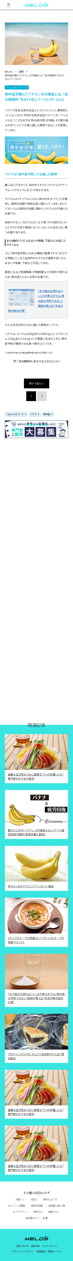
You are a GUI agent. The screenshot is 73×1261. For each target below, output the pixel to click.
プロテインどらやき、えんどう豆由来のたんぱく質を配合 (36, 1056)
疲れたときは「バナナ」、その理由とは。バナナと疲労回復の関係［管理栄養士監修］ (36, 832)
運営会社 (35, 1245)
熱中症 (46, 414)
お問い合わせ (22, 1245)
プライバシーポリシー (23, 1251)
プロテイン (21, 1212)
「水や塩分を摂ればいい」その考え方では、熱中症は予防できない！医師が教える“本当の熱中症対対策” (36, 998)
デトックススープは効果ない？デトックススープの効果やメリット (36, 940)
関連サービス (54, 1251)
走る (34, 1199)
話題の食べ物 (57, 1206)
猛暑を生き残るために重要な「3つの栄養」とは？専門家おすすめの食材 (36, 776)
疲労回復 (37, 1206)
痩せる (38, 1212)
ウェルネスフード (15, 414)
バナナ (33, 414)
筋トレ (21, 1199)
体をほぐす (50, 1199)
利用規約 (41, 1251)
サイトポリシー (50, 1245)
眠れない (55, 1212)
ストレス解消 (17, 1206)
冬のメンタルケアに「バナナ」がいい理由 (31, 886)
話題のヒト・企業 (37, 1218)
